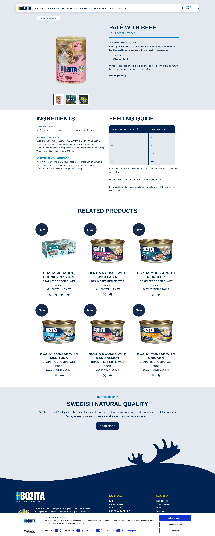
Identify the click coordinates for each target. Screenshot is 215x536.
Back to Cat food (49, 18)
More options (132, 531)
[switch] (79, 530)
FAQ (111, 501)
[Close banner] (196, 516)
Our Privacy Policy (119, 511)
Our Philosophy (118, 8)
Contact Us (115, 508)
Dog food (39, 8)
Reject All (175, 531)
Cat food (84, 8)
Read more (107, 426)
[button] (183, 8)
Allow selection (175, 524)
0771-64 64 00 (162, 501)
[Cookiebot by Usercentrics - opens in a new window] (30, 531)
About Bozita (116, 504)
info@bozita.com (163, 504)
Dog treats (53, 8)
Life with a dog (69, 8)
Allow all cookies (175, 518)
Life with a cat (100, 8)
